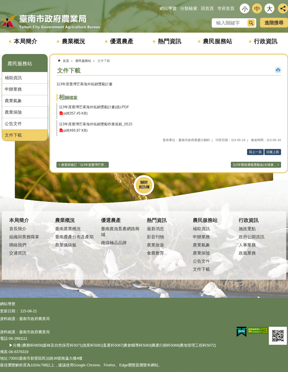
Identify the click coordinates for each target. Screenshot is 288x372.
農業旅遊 (155, 245)
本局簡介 (25, 41)
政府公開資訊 (251, 236)
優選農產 (121, 41)
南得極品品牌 (114, 242)
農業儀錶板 (65, 245)
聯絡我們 (17, 245)
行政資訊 (265, 41)
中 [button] (257, 9)
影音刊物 (155, 236)
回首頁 (207, 8)
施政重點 (247, 228)
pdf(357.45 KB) (75, 113)
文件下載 (13, 135)
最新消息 (155, 228)
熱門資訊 (169, 41)
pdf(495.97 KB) (75, 130)
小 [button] (245, 9)
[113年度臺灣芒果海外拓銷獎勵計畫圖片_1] (278, 336)
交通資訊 (17, 253)
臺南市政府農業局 (50, 22)
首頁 (66, 61)
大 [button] (269, 9)
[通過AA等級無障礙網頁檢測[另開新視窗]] (258, 330)
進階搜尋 (274, 22)
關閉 (144, 182)
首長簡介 (17, 228)
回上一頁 (255, 152)
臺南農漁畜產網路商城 (120, 231)
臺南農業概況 (68, 228)
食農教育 (155, 253)
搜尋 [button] (251, 23)
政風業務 (247, 253)
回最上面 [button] (272, 152)
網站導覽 (168, 8)
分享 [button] (283, 8)
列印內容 (278, 70)
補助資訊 (13, 77)
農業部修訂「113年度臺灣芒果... (84, 165)
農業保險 (13, 112)
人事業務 (247, 245)
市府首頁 (225, 8)
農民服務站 (217, 41)
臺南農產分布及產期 (74, 236)
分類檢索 (188, 8)
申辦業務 (13, 89)
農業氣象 (13, 100)
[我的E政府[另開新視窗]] (241, 332)
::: (1, 56)
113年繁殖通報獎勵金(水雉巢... (254, 165)
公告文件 (13, 123)
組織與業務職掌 (24, 236)
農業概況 (73, 41)
